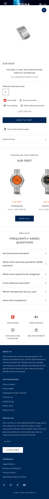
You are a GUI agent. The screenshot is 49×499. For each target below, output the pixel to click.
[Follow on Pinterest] (17, 485)
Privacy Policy (9, 472)
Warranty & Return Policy (14, 477)
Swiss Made (8, 388)
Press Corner (9, 410)
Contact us (8, 397)
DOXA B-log (8, 401)
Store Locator (9, 384)
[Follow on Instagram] (10, 485)
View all (24, 218)
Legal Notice (8, 464)
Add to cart (24, 120)
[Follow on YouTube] (24, 485)
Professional (17, 206)
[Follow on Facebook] (4, 485)
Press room (8, 406)
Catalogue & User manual (14, 393)
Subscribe (12, 450)
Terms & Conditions (12, 468)
